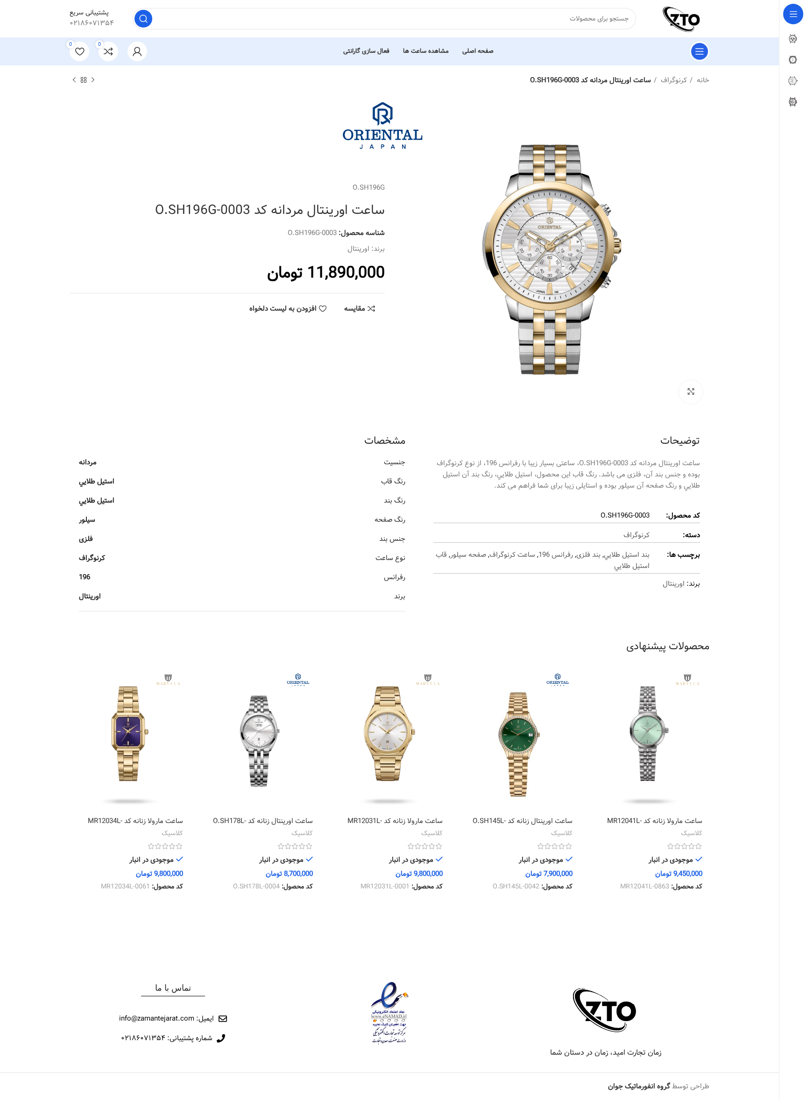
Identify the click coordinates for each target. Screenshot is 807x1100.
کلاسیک (691, 833)
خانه (702, 80)
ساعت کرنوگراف (512, 555)
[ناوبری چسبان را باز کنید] (699, 51)
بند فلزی (588, 555)
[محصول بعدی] (74, 80)
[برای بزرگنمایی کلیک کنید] (690, 392)
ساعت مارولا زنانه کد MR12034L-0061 (135, 826)
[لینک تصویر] (605, 1009)
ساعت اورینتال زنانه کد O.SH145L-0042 (523, 826)
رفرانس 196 (555, 555)
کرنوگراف (673, 80)
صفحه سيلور (468, 555)
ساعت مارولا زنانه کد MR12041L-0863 (654, 826)
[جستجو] (143, 19)
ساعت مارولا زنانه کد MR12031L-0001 (395, 826)
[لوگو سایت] (682, 18)
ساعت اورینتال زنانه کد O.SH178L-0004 (263, 826)
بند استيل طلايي (627, 555)
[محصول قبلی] (93, 80)
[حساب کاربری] (137, 51)
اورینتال (358, 249)
